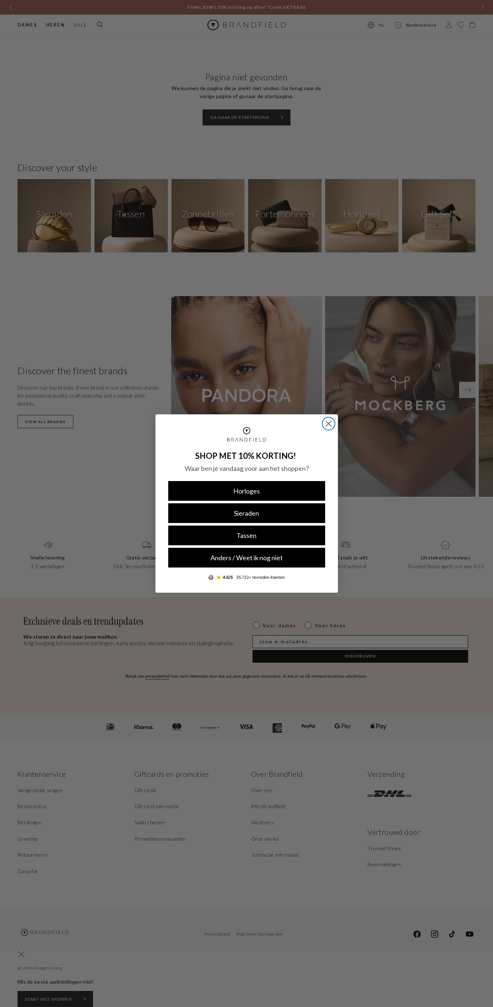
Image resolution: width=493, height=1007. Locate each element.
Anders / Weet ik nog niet (247, 558)
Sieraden (246, 513)
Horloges (246, 491)
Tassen (246, 535)
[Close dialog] (328, 423)
